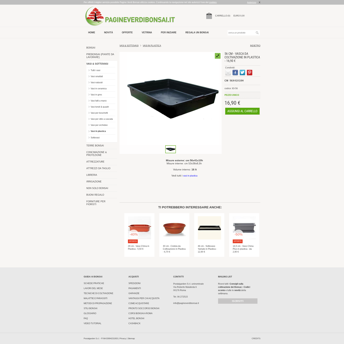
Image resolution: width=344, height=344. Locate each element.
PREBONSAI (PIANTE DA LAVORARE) (100, 56)
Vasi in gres (96, 94)
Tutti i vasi (95, 70)
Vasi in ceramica (99, 88)
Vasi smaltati (97, 76)
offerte (127, 32)
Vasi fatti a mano (99, 101)
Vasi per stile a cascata (102, 119)
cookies (213, 2)
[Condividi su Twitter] (242, 72)
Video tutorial (92, 323)
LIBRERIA (91, 175)
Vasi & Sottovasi (129, 45)
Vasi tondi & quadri (100, 107)
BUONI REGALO (95, 194)
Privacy (123, 338)
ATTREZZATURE (95, 161)
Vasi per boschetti (99, 113)
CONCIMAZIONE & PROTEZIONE (96, 153)
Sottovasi (95, 137)
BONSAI (90, 47)
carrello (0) (222, 15)
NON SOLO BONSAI (97, 188)
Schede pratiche (94, 283)
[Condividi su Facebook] (235, 72)
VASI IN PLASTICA (152, 45)
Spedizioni (134, 283)
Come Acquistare (138, 303)
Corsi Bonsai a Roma (140, 313)
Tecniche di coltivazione (98, 293)
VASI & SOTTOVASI (97, 63)
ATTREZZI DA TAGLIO (98, 168)
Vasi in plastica (98, 131)
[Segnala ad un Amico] (228, 72)
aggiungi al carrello (242, 111)
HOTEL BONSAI (136, 318)
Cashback (134, 323)
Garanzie (133, 293)
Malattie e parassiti (95, 298)
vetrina (147, 32)
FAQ (86, 318)
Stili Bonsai (90, 308)
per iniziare (168, 32)
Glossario (90, 313)
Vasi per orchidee (99, 125)
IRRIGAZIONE (94, 181)
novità (108, 32)
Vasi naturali (97, 82)
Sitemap (131, 338)
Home (91, 32)
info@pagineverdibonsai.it (186, 303)
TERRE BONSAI (95, 145)
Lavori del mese (93, 288)
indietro (255, 45)
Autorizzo (251, 2)
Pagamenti (134, 288)
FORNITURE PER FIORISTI (95, 203)
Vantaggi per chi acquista (143, 298)
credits (256, 338)
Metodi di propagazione (98, 303)
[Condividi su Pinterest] (249, 72)
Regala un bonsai (197, 32)
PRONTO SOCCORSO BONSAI (143, 308)
